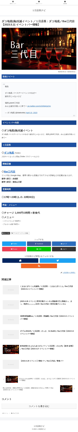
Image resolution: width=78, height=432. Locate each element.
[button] (64, 249)
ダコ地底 (9, 152)
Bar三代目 (9, 171)
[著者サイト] (20, 260)
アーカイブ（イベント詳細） (21, 233)
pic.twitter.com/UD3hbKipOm (39, 106)
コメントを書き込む (39, 406)
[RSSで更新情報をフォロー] (39, 266)
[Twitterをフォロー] (58, 260)
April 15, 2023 (31, 113)
